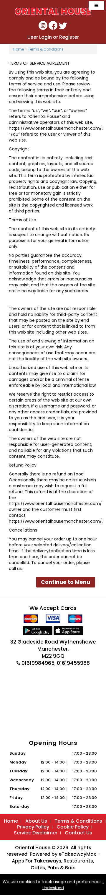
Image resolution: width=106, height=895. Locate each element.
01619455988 (73, 663)
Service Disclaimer (35, 832)
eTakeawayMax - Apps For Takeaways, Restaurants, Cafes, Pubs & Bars (56, 861)
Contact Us (78, 832)
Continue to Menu (65, 582)
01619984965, (38, 663)
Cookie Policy (73, 826)
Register (69, 37)
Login (45, 37)
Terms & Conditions (46, 49)
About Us (36, 821)
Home (18, 49)
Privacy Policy (33, 826)
